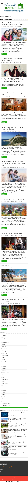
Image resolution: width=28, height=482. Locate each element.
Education (4, 353)
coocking (4, 348)
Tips (3, 399)
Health (4, 368)
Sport (3, 392)
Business (4, 340)
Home (2, 16)
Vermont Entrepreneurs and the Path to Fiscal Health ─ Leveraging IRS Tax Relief (17, 436)
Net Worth (5, 383)
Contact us (2, 472)
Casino (4, 346)
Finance (4, 357)
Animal (4, 335)
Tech (3, 396)
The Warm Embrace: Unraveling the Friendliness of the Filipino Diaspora (17, 441)
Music (13, 235)
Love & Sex (5, 379)
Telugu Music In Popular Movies (11, 233)
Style (12, 62)
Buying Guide (5, 342)
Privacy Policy (19, 481)
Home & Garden (13, 96)
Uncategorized (6, 403)
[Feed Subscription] (27, 19)
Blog (12, 26)
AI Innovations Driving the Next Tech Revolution (17, 413)
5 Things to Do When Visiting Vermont (13, 199)
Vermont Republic (6, 405)
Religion (4, 390)
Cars (3, 344)
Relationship (13, 167)
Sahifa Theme (4, 477)
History (4, 370)
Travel (12, 131)
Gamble (4, 362)
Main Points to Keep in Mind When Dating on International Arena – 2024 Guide (13, 163)
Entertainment (6, 355)
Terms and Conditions (10, 481)
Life (3, 377)
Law (3, 375)
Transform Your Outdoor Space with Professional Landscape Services (17, 424)
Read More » (4, 53)
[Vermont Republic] (14, 7)
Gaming (4, 364)
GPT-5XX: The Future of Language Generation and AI (16, 452)
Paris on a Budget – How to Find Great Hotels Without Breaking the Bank (17, 430)
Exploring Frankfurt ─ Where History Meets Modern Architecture (17, 419)
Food (3, 359)
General (4, 366)
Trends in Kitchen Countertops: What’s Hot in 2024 (17, 447)
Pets (3, 385)
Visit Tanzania (5, 266)
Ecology (4, 351)
